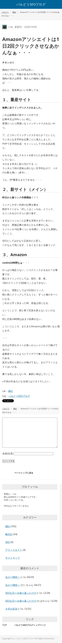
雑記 (10, 391)
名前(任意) (8, 453)
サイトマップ (12, 557)
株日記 (8, 534)
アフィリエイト (13, 550)
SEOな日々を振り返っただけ (20, 593)
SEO (7, 542)
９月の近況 (11, 608)
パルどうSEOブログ (31, 4)
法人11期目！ (12, 577)
